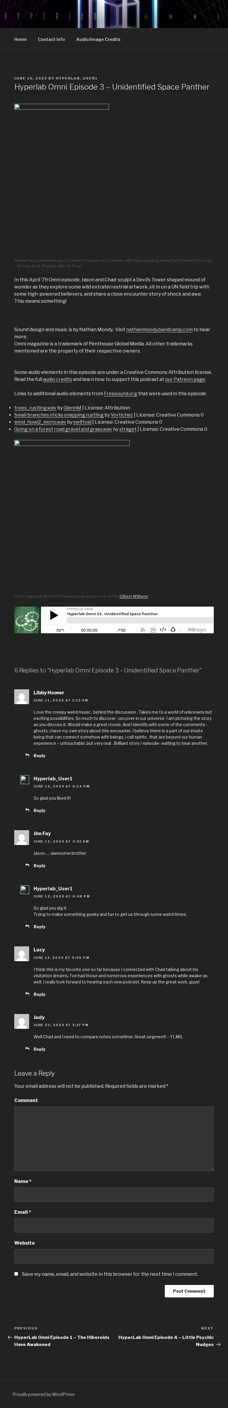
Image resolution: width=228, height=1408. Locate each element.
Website (24, 1243)
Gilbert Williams (133, 596)
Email (22, 1212)
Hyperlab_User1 (77, 78)
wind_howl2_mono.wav (40, 422)
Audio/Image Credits (98, 39)
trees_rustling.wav (35, 408)
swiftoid (82, 422)
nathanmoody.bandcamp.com (159, 329)
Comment (26, 1100)
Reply (39, 755)
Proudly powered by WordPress (43, 1394)
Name (22, 1181)
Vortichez (122, 415)
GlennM (72, 408)
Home (20, 39)
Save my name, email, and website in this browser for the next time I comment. (110, 1274)
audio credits (57, 379)
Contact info (51, 39)
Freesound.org (120, 393)
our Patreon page (185, 379)
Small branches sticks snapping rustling (59, 415)
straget (128, 429)
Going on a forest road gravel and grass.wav (63, 429)
